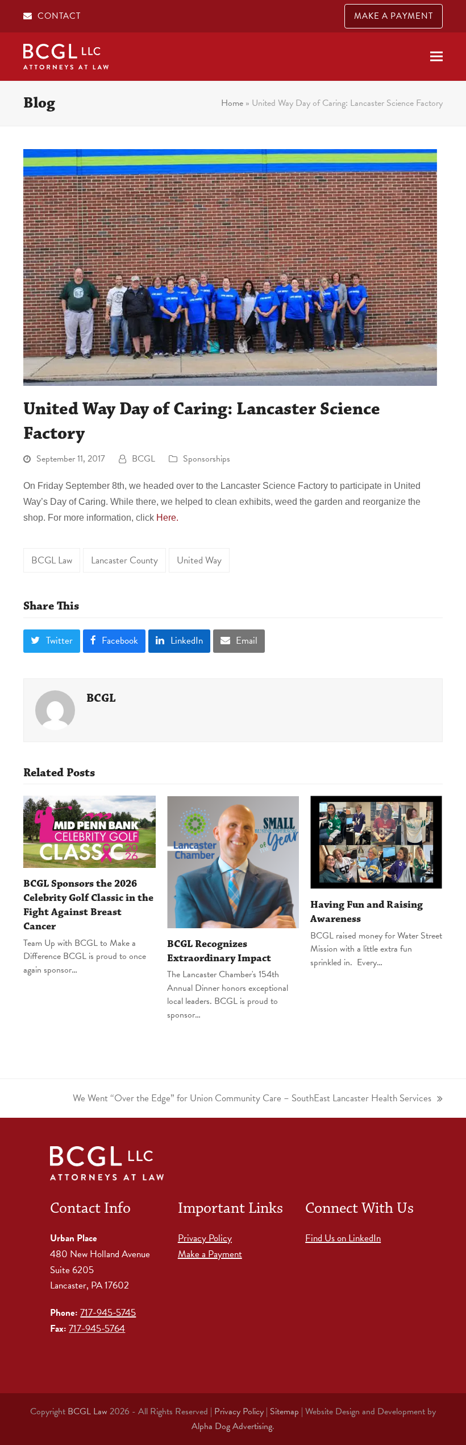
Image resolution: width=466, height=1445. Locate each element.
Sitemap (284, 1411)
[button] (436, 56)
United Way (199, 560)
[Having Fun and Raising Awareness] (376, 841)
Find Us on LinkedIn (343, 1238)
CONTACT (59, 16)
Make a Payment (210, 1254)
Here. (167, 517)
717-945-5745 (108, 1313)
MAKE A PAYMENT (393, 16)
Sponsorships (206, 459)
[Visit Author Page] (55, 709)
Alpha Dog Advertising (232, 1426)
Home (232, 103)
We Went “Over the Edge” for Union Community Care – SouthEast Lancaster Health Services (252, 1097)
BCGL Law (51, 560)
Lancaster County (124, 560)
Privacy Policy (205, 1238)
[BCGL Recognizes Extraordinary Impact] (233, 861)
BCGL (143, 459)
